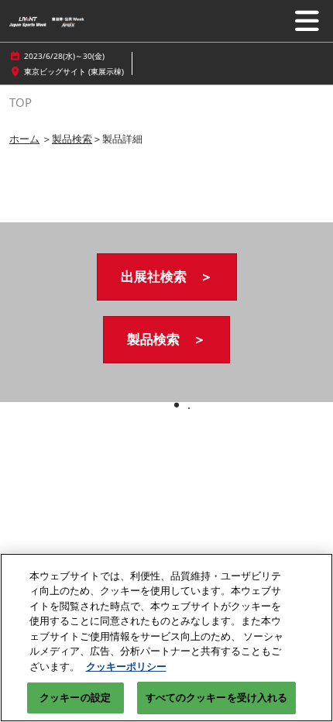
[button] (167, 277)
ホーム (24, 139)
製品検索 (72, 139)
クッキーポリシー (126, 666)
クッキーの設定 (75, 697)
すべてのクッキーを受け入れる (217, 697)
